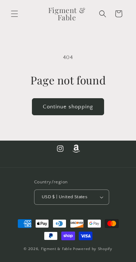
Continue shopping (68, 107)
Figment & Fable (56, 249)
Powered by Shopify (92, 249)
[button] (14, 14)
